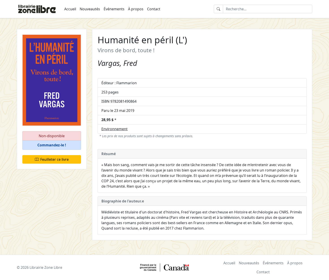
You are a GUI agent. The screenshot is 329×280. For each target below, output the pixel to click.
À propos (135, 9)
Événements (114, 9)
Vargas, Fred (117, 63)
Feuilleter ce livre (54, 159)
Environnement (114, 128)
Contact (153, 9)
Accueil (70, 9)
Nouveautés (90, 9)
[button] (51, 145)
